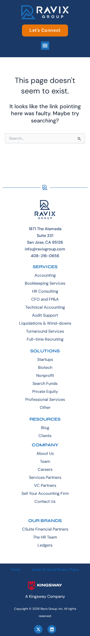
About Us (45, 453)
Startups (45, 359)
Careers (45, 469)
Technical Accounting (45, 307)
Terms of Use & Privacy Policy (55, 569)
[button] (45, 45)
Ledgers (45, 545)
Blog (45, 427)
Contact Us (45, 501)
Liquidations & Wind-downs (45, 323)
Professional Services (45, 399)
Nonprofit (45, 375)
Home (15, 569)
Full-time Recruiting (45, 339)
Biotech (45, 367)
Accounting (45, 275)
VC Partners (45, 485)
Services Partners (45, 477)
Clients (45, 435)
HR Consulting (45, 291)
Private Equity (45, 391)
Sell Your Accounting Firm (45, 493)
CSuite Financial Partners (45, 529)
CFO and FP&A (45, 299)
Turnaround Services (45, 331)
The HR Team (45, 537)
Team (45, 461)
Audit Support (45, 315)
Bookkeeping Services (45, 283)
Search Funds (45, 383)
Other (45, 407)
